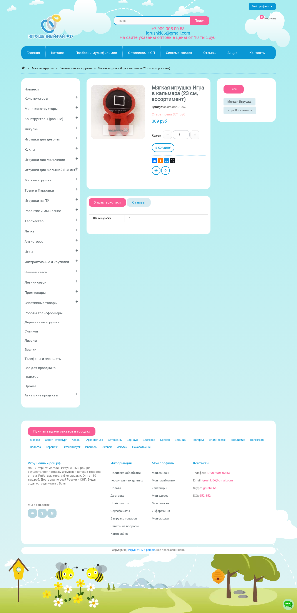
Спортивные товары (51, 302)
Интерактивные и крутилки (51, 261)
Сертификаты (120, 511)
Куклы (51, 149)
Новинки (32, 89)
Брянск (165, 439)
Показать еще (141, 447)
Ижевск (107, 447)
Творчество (51, 220)
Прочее (30, 386)
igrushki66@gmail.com (217, 480)
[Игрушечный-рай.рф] (50, 26)
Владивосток (217, 439)
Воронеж (52, 447)
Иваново (91, 447)
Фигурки (51, 128)
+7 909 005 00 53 (168, 28)
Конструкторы (51, 97)
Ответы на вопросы (124, 526)
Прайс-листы (119, 503)
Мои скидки (160, 518)
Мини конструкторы (51, 108)
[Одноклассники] (160, 160)
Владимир (238, 439)
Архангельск (94, 439)
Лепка (51, 230)
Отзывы (138, 202)
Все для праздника (40, 368)
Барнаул (132, 439)
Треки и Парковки (51, 189)
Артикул (157, 106)
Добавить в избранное (165, 171)
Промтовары (51, 292)
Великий (181, 439)
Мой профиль (163, 463)
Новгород (198, 439)
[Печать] (156, 171)
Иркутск (122, 447)
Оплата (115, 488)
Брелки (30, 349)
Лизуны (31, 340)
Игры (51, 251)
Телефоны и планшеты (43, 359)
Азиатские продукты (51, 394)
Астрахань (115, 439)
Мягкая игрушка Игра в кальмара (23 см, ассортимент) (134, 68)
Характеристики (107, 202)
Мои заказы (160, 472)
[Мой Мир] (166, 160)
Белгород (149, 439)
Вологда (35, 447)
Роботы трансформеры (44, 313)
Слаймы (31, 331)
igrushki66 (209, 488)
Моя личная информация (161, 507)
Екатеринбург (71, 447)
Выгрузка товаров (123, 518)
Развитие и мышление (51, 210)
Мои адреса (160, 495)
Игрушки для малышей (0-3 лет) (51, 169)
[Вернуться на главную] (23, 68)
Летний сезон (51, 281)
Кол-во (156, 135)
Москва (35, 439)
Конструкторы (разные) (51, 118)
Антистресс (51, 241)
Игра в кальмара (239, 110)
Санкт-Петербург (56, 439)
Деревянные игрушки (42, 322)
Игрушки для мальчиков (51, 159)
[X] (172, 160)
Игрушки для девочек (51, 138)
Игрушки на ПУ (51, 200)
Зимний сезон (51, 271)
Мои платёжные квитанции (163, 484)
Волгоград (257, 439)
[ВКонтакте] (154, 160)
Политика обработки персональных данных (126, 476)
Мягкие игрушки (51, 179)
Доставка (117, 495)
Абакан (76, 439)
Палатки (31, 377)
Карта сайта (119, 533)
